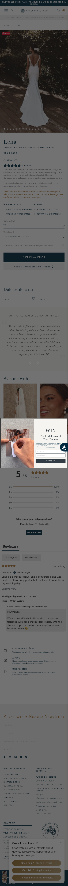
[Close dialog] (65, 420)
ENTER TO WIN (50, 461)
